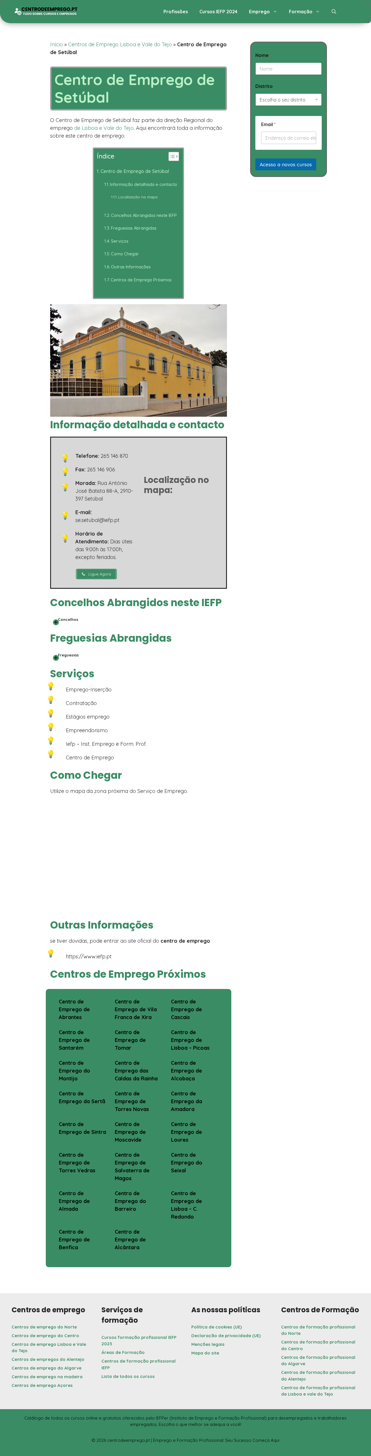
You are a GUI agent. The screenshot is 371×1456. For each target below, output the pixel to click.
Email (268, 124)
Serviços (119, 241)
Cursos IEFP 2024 (218, 11)
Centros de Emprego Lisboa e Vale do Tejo (120, 44)
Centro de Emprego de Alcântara (130, 1239)
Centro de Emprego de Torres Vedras (77, 1162)
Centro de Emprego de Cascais (186, 1009)
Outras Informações (131, 267)
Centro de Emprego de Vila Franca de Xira (136, 1009)
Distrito (264, 86)
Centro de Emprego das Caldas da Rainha (136, 1071)
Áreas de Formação (123, 1352)
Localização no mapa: (138, 197)
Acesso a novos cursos (286, 164)
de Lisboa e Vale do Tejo (104, 128)
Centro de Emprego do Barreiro (130, 1201)
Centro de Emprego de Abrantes (74, 1009)
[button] (334, 11)
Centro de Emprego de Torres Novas (132, 1101)
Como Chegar (125, 253)
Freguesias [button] (68, 655)
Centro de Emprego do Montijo (74, 1071)
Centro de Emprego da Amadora (186, 1101)
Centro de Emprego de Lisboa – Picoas (190, 1040)
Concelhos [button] (68, 619)
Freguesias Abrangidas (134, 228)
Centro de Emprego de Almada (74, 1201)
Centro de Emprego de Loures (186, 1132)
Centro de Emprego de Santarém (74, 1040)
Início (56, 44)
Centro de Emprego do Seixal (186, 1162)
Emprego (259, 11)
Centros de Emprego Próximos (141, 280)
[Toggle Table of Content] (170, 156)
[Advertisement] (288, 230)
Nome (263, 55)
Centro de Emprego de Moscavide (130, 1132)
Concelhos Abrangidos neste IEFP (144, 215)
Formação (300, 11)
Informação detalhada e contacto (143, 184)
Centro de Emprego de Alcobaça (186, 1071)
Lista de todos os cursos (128, 1376)
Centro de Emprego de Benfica (74, 1239)
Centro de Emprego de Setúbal (135, 171)
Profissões (175, 11)
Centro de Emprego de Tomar (130, 1040)
